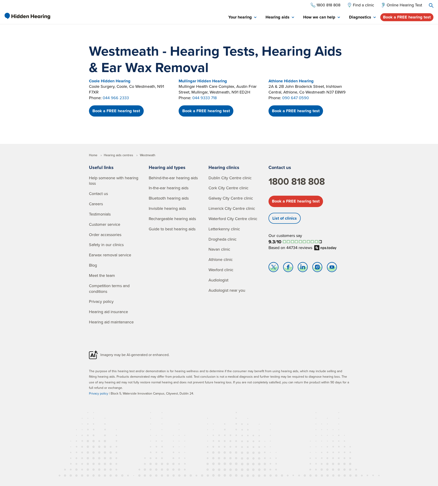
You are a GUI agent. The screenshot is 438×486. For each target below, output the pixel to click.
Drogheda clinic (223, 239)
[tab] (242, 17)
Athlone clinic (221, 259)
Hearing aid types (167, 167)
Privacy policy (101, 301)
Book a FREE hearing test (407, 17)
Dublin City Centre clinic (230, 178)
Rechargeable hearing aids (172, 218)
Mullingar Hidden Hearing (203, 81)
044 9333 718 (204, 98)
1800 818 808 (297, 181)
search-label (431, 5)
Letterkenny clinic (224, 229)
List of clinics (284, 218)
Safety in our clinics (106, 244)
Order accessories (105, 234)
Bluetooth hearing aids (169, 198)
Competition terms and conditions (109, 288)
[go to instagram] (317, 268)
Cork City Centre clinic (228, 188)
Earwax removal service (110, 255)
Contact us (98, 193)
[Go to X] (274, 268)
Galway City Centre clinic (231, 198)
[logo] (27, 16)
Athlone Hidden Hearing (291, 81)
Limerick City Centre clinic (232, 208)
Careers (96, 204)
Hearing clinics (224, 167)
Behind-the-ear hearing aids (173, 178)
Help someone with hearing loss (113, 180)
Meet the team (102, 275)
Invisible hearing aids (167, 208)
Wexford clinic (221, 270)
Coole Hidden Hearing (109, 81)
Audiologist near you (227, 290)
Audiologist (218, 280)
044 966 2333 (116, 98)
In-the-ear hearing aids (168, 188)
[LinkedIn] (303, 268)
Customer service (104, 224)
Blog (93, 265)
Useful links (101, 167)
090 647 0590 (295, 98)
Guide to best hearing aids (172, 229)
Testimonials (100, 214)
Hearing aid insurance (108, 311)
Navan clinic (219, 249)
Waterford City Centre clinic (233, 218)
